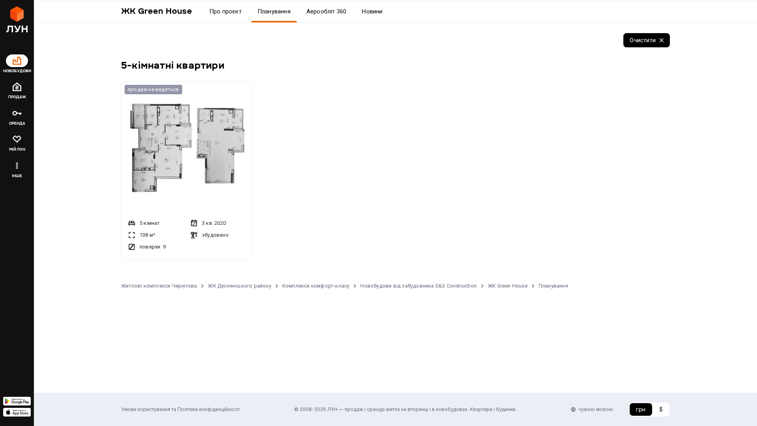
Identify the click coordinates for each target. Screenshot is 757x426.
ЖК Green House (508, 286)
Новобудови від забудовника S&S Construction (418, 286)
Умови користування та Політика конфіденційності (180, 409)
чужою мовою (595, 409)
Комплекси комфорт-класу (316, 286)
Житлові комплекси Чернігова (159, 286)
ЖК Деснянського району (239, 286)
